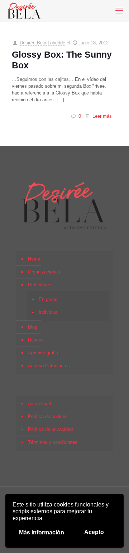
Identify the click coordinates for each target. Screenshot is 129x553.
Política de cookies (48, 416)
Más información (41, 532)
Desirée (36, 340)
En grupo (48, 299)
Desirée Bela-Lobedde (42, 42)
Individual (48, 312)
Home (34, 259)
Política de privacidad (50, 429)
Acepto (94, 532)
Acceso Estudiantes (49, 365)
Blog (32, 327)
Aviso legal (39, 403)
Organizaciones (44, 272)
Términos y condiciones (52, 442)
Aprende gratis (43, 352)
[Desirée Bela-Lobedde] (24, 11)
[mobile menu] (119, 11)
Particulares (40, 284)
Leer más (102, 116)
